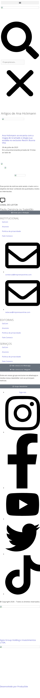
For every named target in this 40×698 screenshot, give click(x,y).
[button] (20, 2)
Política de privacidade (11, 231)
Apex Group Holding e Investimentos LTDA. (18, 641)
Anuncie (5, 226)
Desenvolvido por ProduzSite (14, 686)
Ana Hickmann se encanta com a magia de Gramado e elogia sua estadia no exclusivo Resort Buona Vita (18, 139)
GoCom (5, 222)
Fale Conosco (7, 236)
